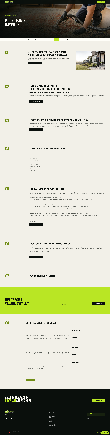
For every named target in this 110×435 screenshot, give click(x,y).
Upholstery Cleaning (84, 39)
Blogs (88, 418)
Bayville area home (89, 417)
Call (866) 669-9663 (100, 32)
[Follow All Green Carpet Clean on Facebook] (6, 419)
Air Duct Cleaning (19, 39)
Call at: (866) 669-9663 (35, 101)
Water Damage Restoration (92, 39)
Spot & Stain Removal (69, 39)
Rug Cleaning (56, 39)
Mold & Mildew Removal (40, 39)
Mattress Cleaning (33, 39)
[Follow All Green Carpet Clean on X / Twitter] (9, 419)
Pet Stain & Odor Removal (49, 39)
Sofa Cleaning (62, 39)
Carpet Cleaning (26, 39)
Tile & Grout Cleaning (77, 39)
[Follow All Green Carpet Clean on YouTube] (11, 419)
